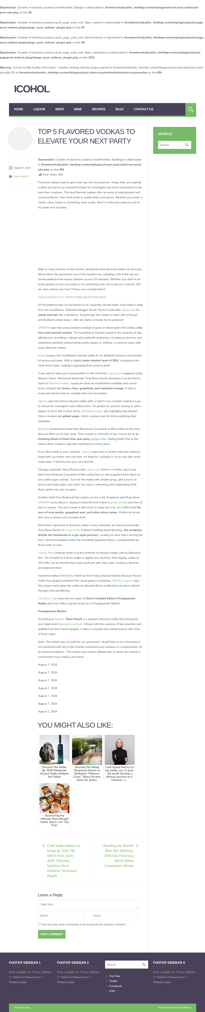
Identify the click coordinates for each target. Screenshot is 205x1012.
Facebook (115, 986)
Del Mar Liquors (123, 580)
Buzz (120, 109)
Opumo (42, 401)
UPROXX (44, 327)
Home (18, 109)
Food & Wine (46, 552)
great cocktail (119, 502)
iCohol (31, 88)
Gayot (42, 355)
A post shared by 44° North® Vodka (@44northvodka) (72, 297)
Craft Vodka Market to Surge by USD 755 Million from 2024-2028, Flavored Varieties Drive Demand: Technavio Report (63, 861)
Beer (59, 109)
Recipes (98, 109)
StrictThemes (184, 1007)
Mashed (43, 428)
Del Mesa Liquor (92, 411)
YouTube (115, 976)
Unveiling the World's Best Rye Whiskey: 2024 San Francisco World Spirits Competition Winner (118, 856)
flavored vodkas (59, 383)
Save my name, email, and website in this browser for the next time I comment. (83, 924)
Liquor (39, 109)
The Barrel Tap (47, 598)
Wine (78, 109)
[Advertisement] (68, 238)
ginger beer (99, 438)
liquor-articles (21, 176)
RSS (112, 991)
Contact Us (143, 109)
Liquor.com (128, 309)
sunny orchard (73, 624)
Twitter (113, 981)
